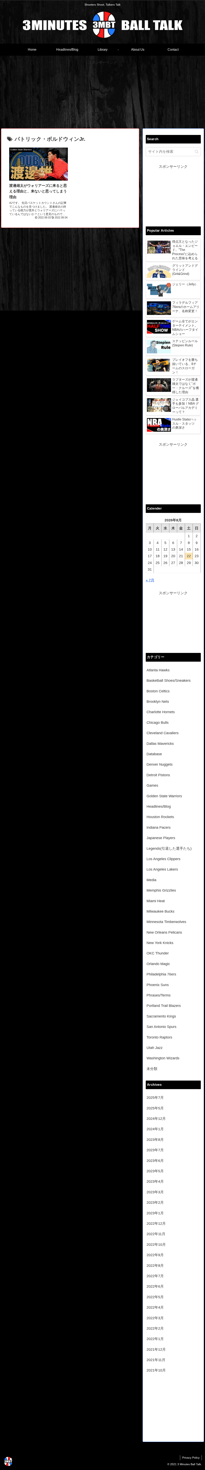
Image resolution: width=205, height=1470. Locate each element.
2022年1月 (155, 1339)
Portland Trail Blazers (164, 1006)
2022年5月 (155, 1297)
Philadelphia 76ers (161, 974)
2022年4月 (155, 1307)
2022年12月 (156, 1224)
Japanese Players (161, 838)
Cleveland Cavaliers (163, 733)
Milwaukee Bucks (160, 911)
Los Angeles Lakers (162, 869)
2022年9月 (155, 1255)
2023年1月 (155, 1213)
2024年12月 (156, 1119)
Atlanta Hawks (158, 670)
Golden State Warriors (164, 796)
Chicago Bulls (158, 723)
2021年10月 (156, 1370)
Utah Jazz (155, 1048)
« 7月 (150, 580)
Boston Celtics (158, 691)
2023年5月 (155, 1171)
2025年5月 (155, 1108)
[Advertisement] (102, 94)
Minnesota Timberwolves (166, 922)
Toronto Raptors (159, 1037)
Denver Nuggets (160, 764)
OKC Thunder (158, 953)
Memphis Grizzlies (161, 890)
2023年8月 (155, 1140)
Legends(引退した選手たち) (169, 849)
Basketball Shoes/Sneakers (169, 681)
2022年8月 (155, 1266)
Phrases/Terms (159, 995)
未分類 (152, 1069)
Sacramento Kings (161, 1016)
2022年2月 (155, 1328)
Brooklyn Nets (158, 702)
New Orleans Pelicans (164, 932)
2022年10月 (156, 1245)
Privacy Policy (191, 1457)
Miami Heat (156, 901)
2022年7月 (155, 1276)
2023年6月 (155, 1161)
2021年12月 (156, 1349)
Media (151, 880)
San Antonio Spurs (161, 1027)
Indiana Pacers (159, 827)
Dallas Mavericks (160, 744)
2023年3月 (155, 1192)
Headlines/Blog (159, 806)
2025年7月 (155, 1098)
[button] (196, 151)
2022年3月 (155, 1318)
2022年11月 (156, 1234)
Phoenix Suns (158, 985)
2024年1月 (155, 1129)
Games (152, 785)
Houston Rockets (160, 817)
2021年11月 (156, 1360)
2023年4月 (155, 1181)
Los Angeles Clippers (163, 859)
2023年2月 (155, 1203)
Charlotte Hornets (161, 712)
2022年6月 (155, 1286)
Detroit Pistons (158, 775)
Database (154, 754)
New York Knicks (160, 943)
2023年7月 (155, 1150)
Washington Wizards (163, 1058)
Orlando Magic (158, 964)
